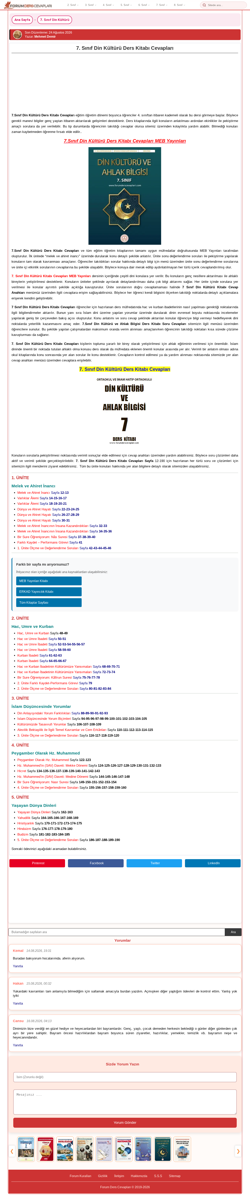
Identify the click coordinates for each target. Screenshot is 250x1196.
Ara (233, 932)
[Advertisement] (125, 82)
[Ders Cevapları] (28, 5)
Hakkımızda (139, 1176)
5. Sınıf (125, 5)
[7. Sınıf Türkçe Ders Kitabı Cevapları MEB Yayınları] (26, 1149)
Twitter (155, 863)
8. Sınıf (178, 5)
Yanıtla (18, 966)
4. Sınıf (107, 5)
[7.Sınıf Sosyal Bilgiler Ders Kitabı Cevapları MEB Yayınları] (84, 1149)
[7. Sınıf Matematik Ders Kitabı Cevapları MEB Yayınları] (104, 1149)
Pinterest (38, 863)
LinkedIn (214, 863)
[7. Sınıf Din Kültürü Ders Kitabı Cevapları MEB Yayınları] (162, 1149)
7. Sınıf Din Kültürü (54, 20)
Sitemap (174, 1176)
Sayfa (43, 493)
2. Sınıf (71, 5)
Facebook (97, 863)
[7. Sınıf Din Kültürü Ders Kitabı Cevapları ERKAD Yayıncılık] (182, 1149)
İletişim (119, 1176)
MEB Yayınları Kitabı (33, 581)
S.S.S (158, 1176)
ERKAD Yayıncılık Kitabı (36, 591)
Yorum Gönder (125, 1123)
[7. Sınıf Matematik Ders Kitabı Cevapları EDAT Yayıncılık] (123, 1149)
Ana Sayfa (22, 20)
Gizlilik (102, 1176)
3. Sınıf (89, 5)
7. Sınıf (160, 5)
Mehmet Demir (45, 36)
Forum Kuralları (80, 1176)
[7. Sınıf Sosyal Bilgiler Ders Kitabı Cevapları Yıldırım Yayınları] (65, 1149)
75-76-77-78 (91, 677)
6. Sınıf (142, 5)
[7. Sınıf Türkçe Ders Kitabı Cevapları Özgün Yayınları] (45, 1149)
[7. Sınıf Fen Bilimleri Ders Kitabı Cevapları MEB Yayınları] (143, 1149)
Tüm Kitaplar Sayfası (33, 602)
